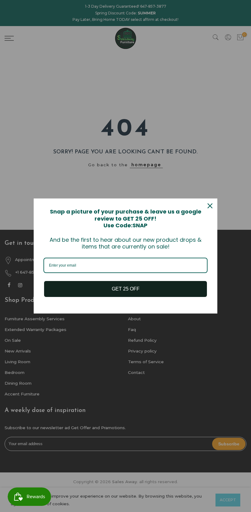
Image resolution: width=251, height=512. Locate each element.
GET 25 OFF (126, 288)
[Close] (210, 205)
